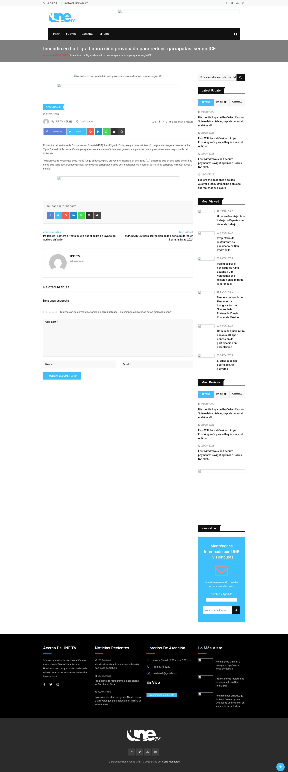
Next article (185, 232)
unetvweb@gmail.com (76, 3)
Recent (206, 102)
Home (48, 55)
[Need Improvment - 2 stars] (46, 312)
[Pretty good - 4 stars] (53, 312)
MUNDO (104, 34)
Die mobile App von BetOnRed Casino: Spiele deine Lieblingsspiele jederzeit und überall (221, 121)
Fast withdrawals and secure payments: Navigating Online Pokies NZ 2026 (220, 163)
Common (237, 102)
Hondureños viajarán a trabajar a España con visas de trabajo (231, 220)
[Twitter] (58, 215)
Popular (221, 102)
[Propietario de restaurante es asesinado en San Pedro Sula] (206, 238)
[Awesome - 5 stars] (56, 312)
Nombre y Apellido (221, 594)
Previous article (53, 232)
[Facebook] (50, 215)
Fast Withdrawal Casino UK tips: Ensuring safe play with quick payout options (220, 142)
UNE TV (75, 256)
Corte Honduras (171, 761)
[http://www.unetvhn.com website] (67, 121)
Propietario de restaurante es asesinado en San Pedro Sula (230, 682)
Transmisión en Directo (161, 695)
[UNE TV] (70, 121)
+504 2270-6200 (161, 666)
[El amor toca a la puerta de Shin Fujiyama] (206, 360)
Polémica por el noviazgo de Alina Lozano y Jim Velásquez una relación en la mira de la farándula (118, 701)
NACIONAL (88, 34)
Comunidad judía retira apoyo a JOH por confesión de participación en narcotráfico (231, 339)
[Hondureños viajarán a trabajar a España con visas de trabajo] (206, 216)
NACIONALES (61, 55)
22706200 (52, 3)
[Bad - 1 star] (43, 312)
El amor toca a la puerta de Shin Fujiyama (227, 364)
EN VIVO (71, 34)
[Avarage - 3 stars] (50, 312)
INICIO (56, 34)
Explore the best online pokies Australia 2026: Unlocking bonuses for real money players (219, 184)
